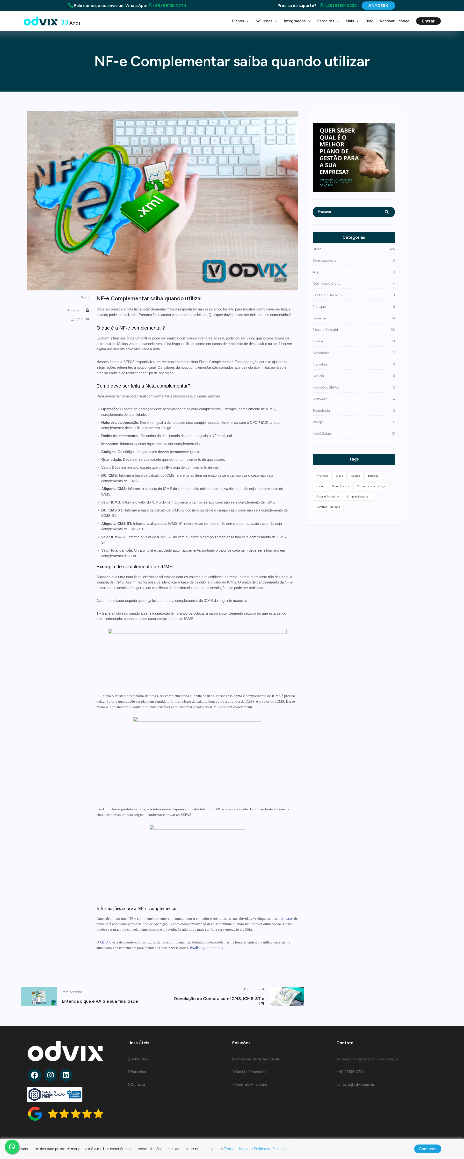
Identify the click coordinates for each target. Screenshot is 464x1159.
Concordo (428, 1148)
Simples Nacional (358, 496)
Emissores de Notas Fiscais (257, 1059)
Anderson (74, 310)
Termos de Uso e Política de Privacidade (258, 1148)
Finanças (322, 475)
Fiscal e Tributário (327, 496)
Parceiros (138, 1072)
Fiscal (320, 486)
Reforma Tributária (328, 507)
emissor (287, 918)
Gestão (355, 475)
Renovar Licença (394, 21)
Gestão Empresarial (250, 1072)
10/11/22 (75, 320)
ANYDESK (378, 5)
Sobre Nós (139, 1059)
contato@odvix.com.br (355, 1084)
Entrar (428, 21)
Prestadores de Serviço (371, 486)
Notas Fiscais (340, 486)
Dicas (84, 298)
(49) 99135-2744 (169, 5)
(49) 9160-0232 (340, 5)
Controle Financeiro (250, 1084)
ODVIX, (105, 942)
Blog (370, 21)
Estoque (373, 475)
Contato (137, 1084)
